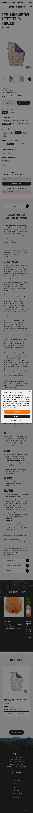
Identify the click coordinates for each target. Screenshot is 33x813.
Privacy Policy (12, 407)
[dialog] (16, 406)
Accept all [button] (17, 412)
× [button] (29, 391)
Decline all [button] (17, 416)
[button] (16, 420)
